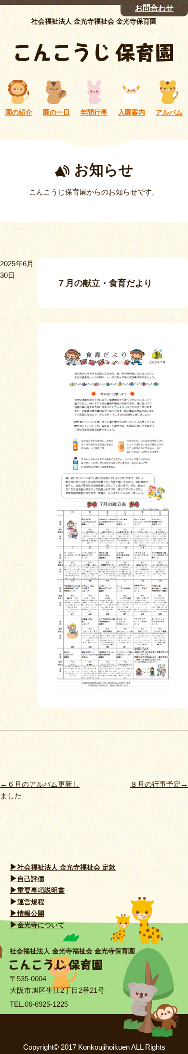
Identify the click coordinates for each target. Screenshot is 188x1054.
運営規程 (30, 902)
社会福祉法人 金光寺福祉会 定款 (66, 867)
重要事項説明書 (41, 890)
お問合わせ (154, 8)
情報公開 (30, 913)
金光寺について (41, 925)
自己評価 (30, 879)
